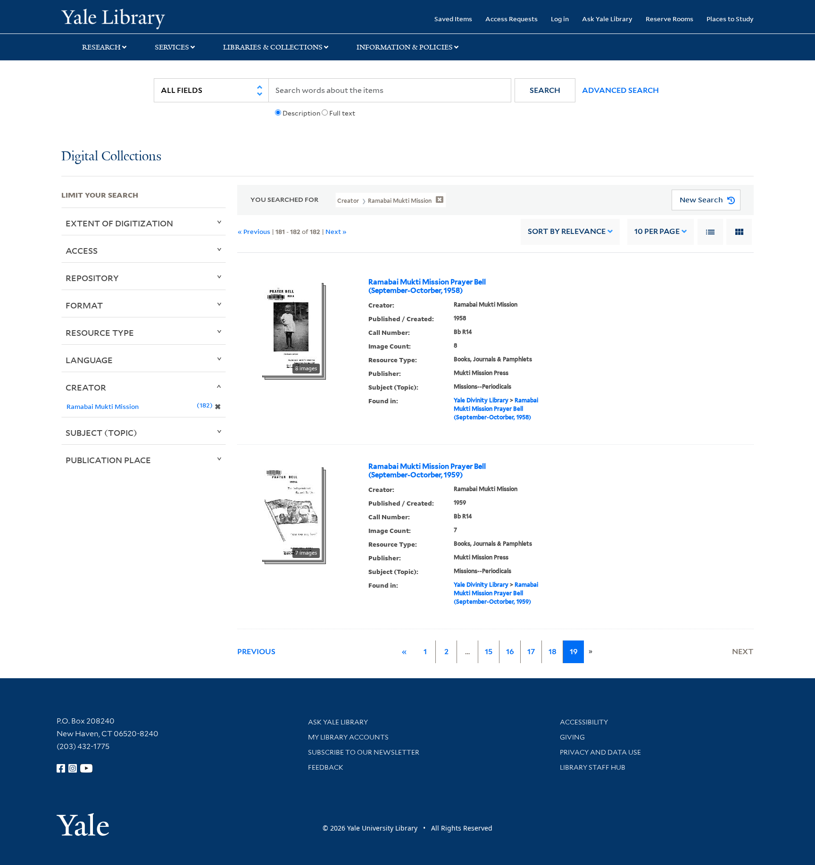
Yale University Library (113, 18)
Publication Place (108, 460)
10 (657, 231)
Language (89, 360)
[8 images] (291, 327)
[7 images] (291, 512)
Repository (92, 277)
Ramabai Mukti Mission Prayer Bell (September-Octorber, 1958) (427, 286)
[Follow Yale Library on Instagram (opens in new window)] (72, 768)
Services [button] (172, 47)
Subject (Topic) (101, 432)
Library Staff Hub (592, 767)
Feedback (325, 767)
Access (82, 250)
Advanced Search (620, 90)
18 (553, 651)
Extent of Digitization (119, 223)
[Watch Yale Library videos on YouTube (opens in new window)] (86, 768)
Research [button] (101, 47)
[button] (545, 90)
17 (531, 651)
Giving (572, 737)
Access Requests (511, 18)
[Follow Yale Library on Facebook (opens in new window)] (61, 768)
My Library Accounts (348, 737)
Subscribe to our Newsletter (363, 752)
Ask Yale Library (607, 18)
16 (510, 651)
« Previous (254, 231)
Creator (86, 387)
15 (488, 651)
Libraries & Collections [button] (273, 47)
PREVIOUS (256, 651)
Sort (567, 231)
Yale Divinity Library (481, 400)
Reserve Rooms (669, 18)
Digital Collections (111, 157)
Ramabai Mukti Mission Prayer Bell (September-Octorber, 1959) (427, 470)
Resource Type (100, 332)
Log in (560, 18)
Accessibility (584, 722)
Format (84, 305)
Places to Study (730, 18)
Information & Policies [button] (405, 47)
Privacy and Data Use (600, 752)
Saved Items (453, 18)
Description (301, 113)
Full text (342, 113)
